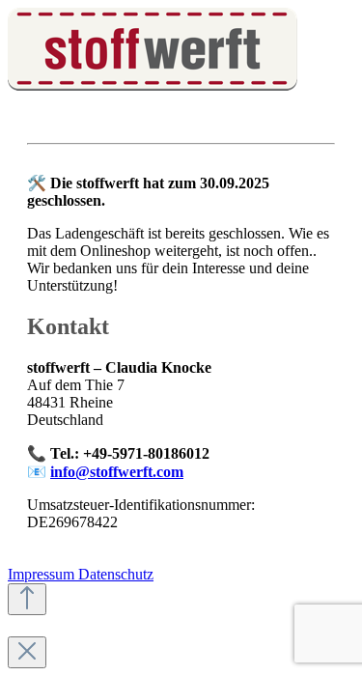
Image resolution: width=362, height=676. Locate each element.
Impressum (43, 574)
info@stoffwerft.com (116, 472)
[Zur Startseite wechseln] (152, 85)
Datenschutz (115, 574)
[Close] (27, 652)
